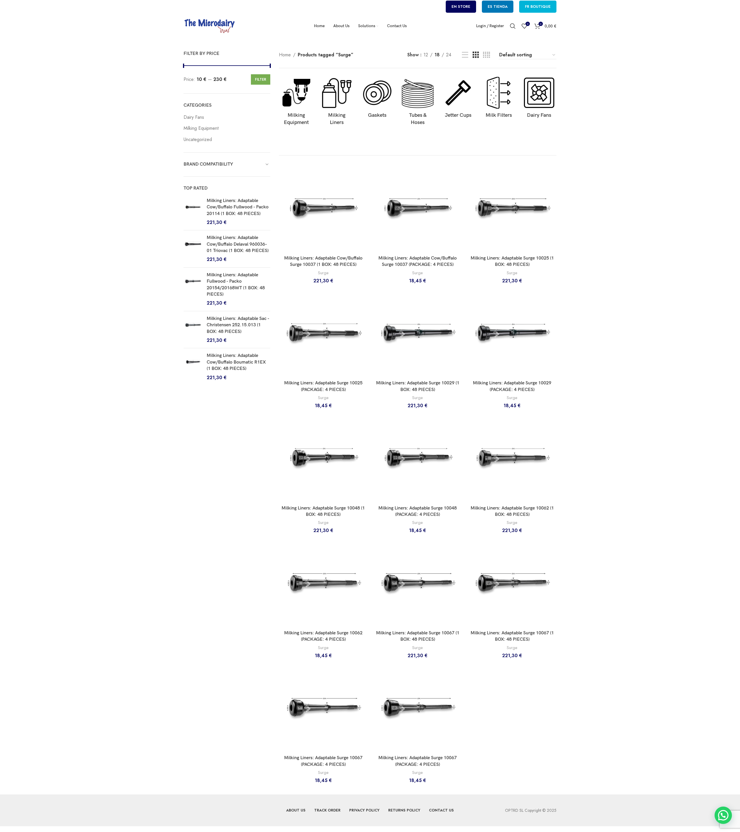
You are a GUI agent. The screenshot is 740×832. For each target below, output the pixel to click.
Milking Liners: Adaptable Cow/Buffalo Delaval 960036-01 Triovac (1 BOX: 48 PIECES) (238, 244)
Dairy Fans (194, 117)
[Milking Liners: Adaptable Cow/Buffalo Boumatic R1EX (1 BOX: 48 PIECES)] (193, 367)
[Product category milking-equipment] (296, 103)
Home (285, 54)
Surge (323, 273)
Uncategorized (198, 139)
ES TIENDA (498, 6)
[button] (723, 815)
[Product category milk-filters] (498, 99)
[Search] (513, 26)
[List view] (465, 55)
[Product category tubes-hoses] (417, 103)
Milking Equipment (201, 128)
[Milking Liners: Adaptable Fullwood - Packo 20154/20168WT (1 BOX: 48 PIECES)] (193, 289)
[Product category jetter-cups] (458, 99)
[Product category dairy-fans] (539, 99)
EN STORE (461, 6)
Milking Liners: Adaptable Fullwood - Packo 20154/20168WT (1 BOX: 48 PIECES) (236, 284)
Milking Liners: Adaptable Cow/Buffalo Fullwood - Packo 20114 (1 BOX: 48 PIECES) (238, 207)
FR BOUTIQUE (538, 6)
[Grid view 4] (486, 55)
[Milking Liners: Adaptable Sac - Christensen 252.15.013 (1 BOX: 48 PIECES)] (193, 330)
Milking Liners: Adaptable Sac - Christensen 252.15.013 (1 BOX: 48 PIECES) (238, 325)
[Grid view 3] (476, 55)
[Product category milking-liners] (336, 103)
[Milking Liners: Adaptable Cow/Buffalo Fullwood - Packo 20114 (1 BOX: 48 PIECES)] (193, 212)
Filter (260, 79)
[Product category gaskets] (377, 99)
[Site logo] (210, 25)
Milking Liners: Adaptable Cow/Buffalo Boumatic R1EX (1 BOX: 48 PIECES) (236, 362)
